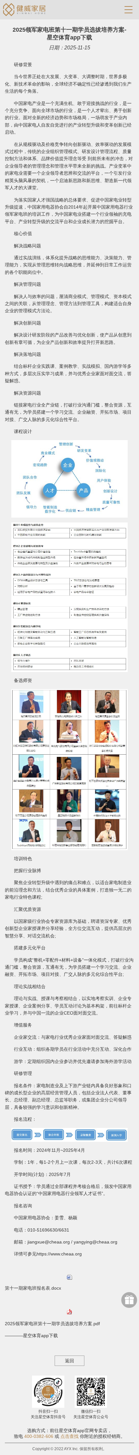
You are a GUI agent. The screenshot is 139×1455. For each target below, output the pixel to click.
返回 (69, 1360)
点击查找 (69, 1436)
